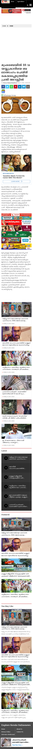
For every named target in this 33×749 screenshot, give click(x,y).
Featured (5, 515)
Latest (4, 451)
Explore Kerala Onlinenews (16, 725)
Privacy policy (5, 732)
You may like (7, 606)
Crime (11, 26)
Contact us (19, 732)
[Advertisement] (16, 46)
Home (4, 26)
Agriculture (20, 1)
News (12, 1)
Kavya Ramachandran (10, 83)
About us (19, 729)
